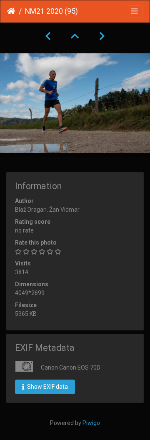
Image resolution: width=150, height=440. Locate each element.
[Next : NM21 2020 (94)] (102, 36)
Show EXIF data (47, 386)
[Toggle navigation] (134, 11)
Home (11, 11)
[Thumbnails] (75, 36)
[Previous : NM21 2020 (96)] (48, 36)
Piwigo (91, 423)
